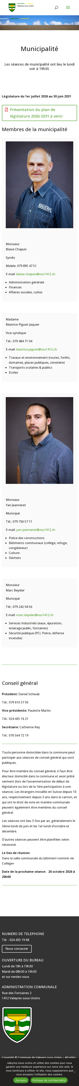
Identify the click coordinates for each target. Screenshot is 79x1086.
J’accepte (21, 1080)
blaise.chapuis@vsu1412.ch (35, 274)
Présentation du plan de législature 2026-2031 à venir (36, 113)
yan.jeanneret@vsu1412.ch (35, 530)
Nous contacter (16, 948)
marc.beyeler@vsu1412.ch (34, 615)
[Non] (74, 1072)
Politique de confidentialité (49, 1080)
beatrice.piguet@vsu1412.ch (36, 349)
